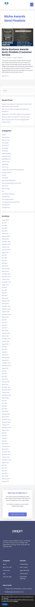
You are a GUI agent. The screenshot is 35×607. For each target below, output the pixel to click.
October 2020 (5, 392)
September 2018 (6, 460)
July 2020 (4, 400)
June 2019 (4, 435)
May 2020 (4, 406)
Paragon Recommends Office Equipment (13, 169)
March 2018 (5, 476)
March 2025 (5, 266)
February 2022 (6, 357)
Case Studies (5, 143)
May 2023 (4, 325)
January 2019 (5, 449)
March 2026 (5, 233)
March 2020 (5, 411)
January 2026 (5, 239)
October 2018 (5, 457)
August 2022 (5, 344)
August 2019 (5, 430)
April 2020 (4, 408)
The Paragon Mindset (8, 199)
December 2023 (6, 306)
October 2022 (5, 341)
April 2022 (4, 352)
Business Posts (6, 140)
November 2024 (6, 276)
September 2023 (6, 314)
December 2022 (6, 338)
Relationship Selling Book (8, 180)
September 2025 (6, 249)
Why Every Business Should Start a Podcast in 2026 (15, 117)
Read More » (5, 76)
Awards (4, 134)
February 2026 (6, 236)
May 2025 (4, 260)
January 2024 (5, 303)
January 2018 (5, 481)
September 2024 (6, 282)
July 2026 (4, 222)
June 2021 (4, 373)
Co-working (5, 148)
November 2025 (6, 244)
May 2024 (4, 293)
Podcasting (5, 178)
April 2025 (4, 263)
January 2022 (5, 360)
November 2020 (6, 390)
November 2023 (6, 309)
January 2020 (5, 416)
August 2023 (5, 317)
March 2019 (5, 443)
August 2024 (5, 285)
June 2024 (4, 290)
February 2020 (6, 414)
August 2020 (5, 398)
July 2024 (4, 287)
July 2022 (4, 346)
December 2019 (6, 419)
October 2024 (5, 279)
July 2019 (4, 433)
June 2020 (4, 403)
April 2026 (4, 231)
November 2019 (6, 422)
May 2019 (4, 438)
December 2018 (6, 452)
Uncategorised (6, 205)
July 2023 (4, 319)
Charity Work (5, 145)
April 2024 (4, 295)
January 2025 (5, 271)
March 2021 (5, 379)
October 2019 (5, 425)
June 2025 (4, 258)
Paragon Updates (17, 57)
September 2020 (6, 395)
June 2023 (4, 322)
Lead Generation (6, 156)
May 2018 (4, 470)
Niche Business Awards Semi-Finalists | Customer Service (17, 52)
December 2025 (6, 241)
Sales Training (5, 188)
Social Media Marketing (8, 194)
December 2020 (6, 387)
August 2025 (5, 252)
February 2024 (6, 301)
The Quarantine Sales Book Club (10, 202)
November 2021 (6, 363)
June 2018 (4, 468)
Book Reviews (5, 137)
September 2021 (6, 365)
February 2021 (6, 381)
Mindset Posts (6, 161)
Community (5, 151)
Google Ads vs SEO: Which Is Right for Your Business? (16, 114)
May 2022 (4, 349)
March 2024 (5, 298)
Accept (5, 604)
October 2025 (5, 247)
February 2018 (6, 478)
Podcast (4, 175)
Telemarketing (6, 196)
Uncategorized (6, 207)
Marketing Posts (6, 159)
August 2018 (5, 462)
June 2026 (4, 225)
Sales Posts (5, 186)
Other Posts (5, 167)
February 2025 (6, 268)
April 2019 (4, 441)
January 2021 (5, 384)
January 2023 (5, 336)
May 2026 (4, 228)
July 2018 (4, 465)
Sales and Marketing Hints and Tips (11, 183)
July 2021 (4, 371)
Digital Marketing (6, 153)
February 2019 (6, 446)
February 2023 (6, 333)
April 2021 (4, 376)
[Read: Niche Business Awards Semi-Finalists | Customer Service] (17, 37)
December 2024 (6, 274)
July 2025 (4, 255)
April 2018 (4, 473)
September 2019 (6, 427)
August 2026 (5, 220)
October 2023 (5, 311)
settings (15, 601)
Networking (5, 164)
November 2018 (6, 454)
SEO (3, 191)
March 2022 (5, 355)
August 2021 (5, 368)
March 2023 (5, 330)
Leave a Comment (7, 57)
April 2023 (4, 328)
